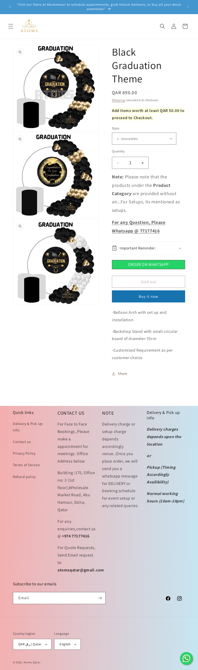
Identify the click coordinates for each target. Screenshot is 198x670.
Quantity (118, 151)
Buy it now (148, 296)
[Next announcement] (188, 7)
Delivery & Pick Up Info (28, 426)
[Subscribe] (99, 598)
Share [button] (122, 373)
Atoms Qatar (32, 662)
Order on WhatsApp (148, 264)
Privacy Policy (24, 453)
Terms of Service (26, 465)
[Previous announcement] (10, 7)
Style (115, 128)
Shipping (118, 100)
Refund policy (24, 476)
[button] (10, 26)
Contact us (22, 441)
